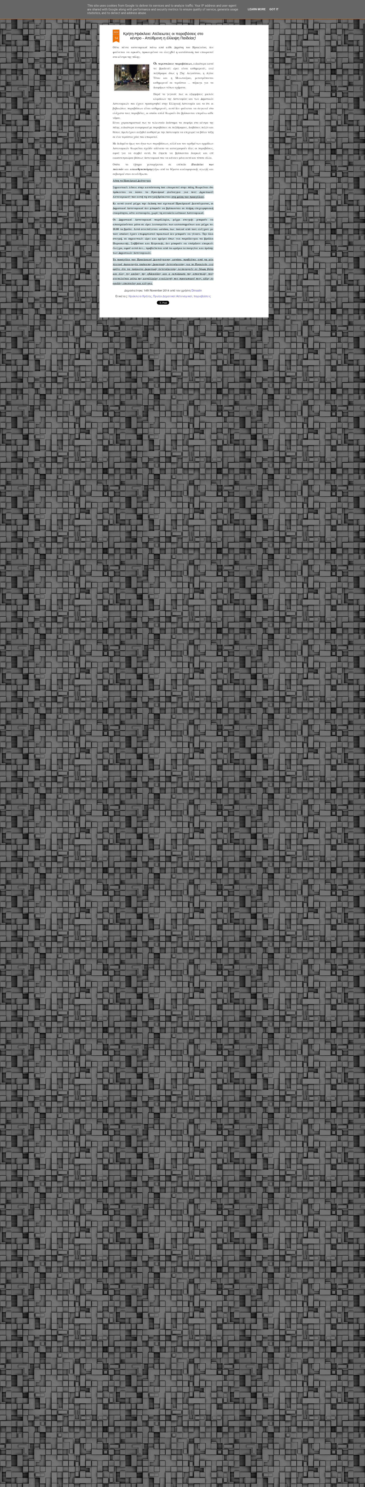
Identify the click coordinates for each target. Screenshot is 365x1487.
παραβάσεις (202, 296)
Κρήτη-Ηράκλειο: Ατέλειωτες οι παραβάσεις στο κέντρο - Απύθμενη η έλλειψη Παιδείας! (163, 36)
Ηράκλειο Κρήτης (140, 296)
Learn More (257, 9)
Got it (274, 9)
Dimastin (196, 290)
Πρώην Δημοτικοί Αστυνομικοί (172, 296)
